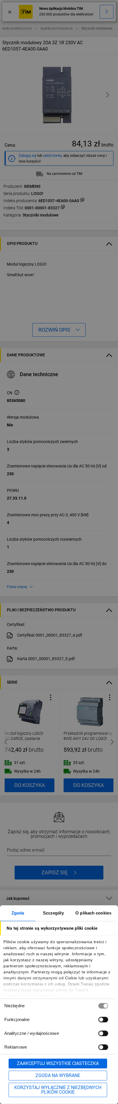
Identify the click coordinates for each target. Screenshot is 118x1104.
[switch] (103, 1019)
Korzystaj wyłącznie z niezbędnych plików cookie (57, 1090)
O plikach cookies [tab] (93, 912)
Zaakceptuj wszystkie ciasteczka (58, 1063)
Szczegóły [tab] (53, 912)
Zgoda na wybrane (58, 1075)
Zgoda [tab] (17, 912)
